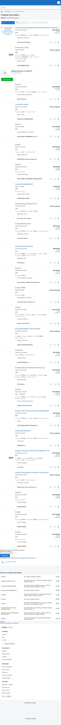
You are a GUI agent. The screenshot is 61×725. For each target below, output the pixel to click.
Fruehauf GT (19, 350)
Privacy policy (5, 669)
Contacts (4, 640)
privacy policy (20, 558)
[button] (58, 2)
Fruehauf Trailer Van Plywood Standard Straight (32, 411)
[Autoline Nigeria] (10, 2)
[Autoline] (2, 12)
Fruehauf (18, 84)
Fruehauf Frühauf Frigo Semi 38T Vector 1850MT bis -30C (32, 450)
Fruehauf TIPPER (20, 287)
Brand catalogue (6, 678)
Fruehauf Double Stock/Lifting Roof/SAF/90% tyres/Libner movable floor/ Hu (38, 27)
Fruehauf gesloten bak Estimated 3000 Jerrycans (30, 367)
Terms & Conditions (7, 666)
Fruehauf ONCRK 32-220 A (23, 223)
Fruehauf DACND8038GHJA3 (24, 184)
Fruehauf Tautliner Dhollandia (24, 246)
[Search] (58, 7)
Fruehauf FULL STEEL (22, 47)
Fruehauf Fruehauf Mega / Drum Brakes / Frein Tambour (32, 472)
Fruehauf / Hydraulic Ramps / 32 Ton (26, 203)
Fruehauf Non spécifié (21, 104)
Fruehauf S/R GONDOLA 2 (23, 430)
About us (4, 634)
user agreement (31, 558)
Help (3, 637)
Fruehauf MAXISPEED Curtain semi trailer (27, 328)
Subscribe (5, 555)
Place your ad (7, 79)
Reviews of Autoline (7, 675)
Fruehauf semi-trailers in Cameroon (9, 623)
